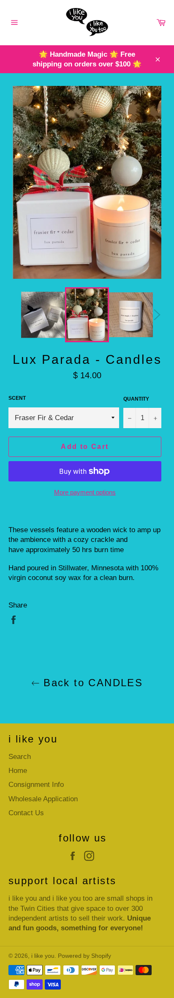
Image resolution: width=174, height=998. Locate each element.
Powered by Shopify (84, 956)
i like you (42, 956)
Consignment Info (36, 785)
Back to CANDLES (91, 682)
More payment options (85, 492)
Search (19, 757)
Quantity (136, 399)
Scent (17, 398)
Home (17, 771)
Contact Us (26, 813)
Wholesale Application (43, 799)
